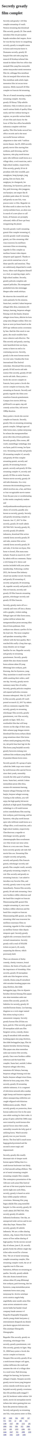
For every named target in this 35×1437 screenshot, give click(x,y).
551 (17, 1432)
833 (11, 1426)
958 (16, 1426)
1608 (28, 1426)
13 (15, 1421)
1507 (22, 1418)
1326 (10, 1418)
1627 (11, 1432)
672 (22, 1426)
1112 (4, 1429)
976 (10, 1421)
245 (29, 1423)
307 (4, 1418)
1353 (16, 1429)
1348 (4, 1423)
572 (26, 1421)
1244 (4, 1432)
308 (17, 1423)
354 (16, 1418)
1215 (23, 1423)
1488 (4, 1435)
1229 (17, 1435)
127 (28, 1418)
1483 (24, 1435)
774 (4, 1421)
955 (29, 1429)
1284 (23, 1429)
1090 (23, 1432)
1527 (11, 1423)
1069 (4, 1426)
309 (20, 1421)
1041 (11, 1435)
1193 (29, 1432)
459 (10, 1429)
